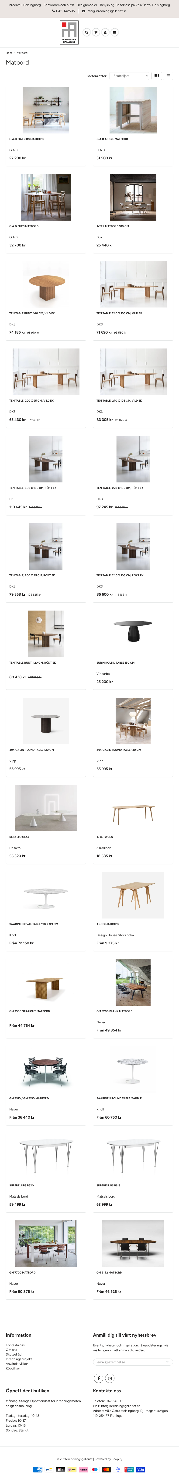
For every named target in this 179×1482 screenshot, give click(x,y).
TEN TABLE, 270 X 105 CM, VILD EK (119, 400)
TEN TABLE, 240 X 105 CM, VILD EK (119, 313)
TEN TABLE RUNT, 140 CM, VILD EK (32, 313)
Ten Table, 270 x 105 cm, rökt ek (119, 488)
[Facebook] (98, 1378)
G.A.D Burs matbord (23, 226)
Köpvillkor (13, 1368)
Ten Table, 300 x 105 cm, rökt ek (32, 488)
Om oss (11, 1350)
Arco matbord (107, 924)
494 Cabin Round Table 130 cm (31, 749)
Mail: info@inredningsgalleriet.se (117, 1406)
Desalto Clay (19, 837)
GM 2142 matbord (109, 1272)
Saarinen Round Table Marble (119, 1098)
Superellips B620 (21, 1185)
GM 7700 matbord (22, 1272)
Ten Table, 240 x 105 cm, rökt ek (120, 575)
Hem (9, 53)
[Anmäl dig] (167, 1362)
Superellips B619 (108, 1185)
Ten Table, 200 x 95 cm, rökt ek (32, 575)
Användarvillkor (17, 1364)
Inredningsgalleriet (80, 1459)
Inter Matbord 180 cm (112, 226)
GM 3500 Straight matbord (29, 1011)
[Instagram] (109, 1378)
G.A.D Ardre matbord (112, 139)
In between (104, 837)
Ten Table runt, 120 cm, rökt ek (32, 662)
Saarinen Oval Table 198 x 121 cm (33, 924)
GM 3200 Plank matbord (114, 1011)
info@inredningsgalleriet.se (107, 11)
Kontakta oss (15, 1345)
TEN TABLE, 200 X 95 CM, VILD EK (31, 400)
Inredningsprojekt (19, 1359)
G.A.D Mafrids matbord (26, 139)
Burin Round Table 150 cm (115, 662)
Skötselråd (13, 1354)
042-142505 (65, 11)
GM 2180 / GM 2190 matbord (29, 1098)
